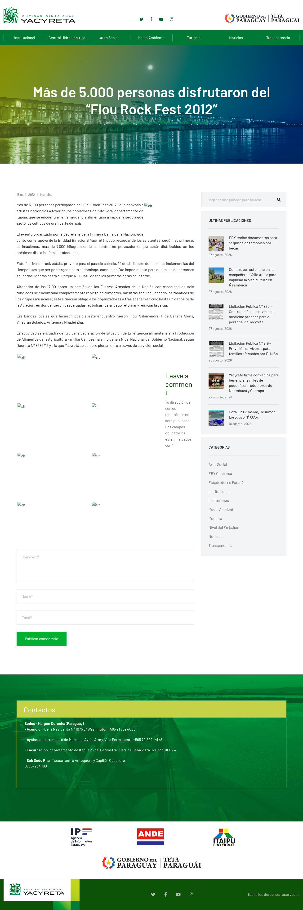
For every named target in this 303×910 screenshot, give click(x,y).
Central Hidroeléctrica (67, 37)
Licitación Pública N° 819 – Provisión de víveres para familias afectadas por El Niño (253, 348)
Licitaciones (219, 500)
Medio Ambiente (151, 37)
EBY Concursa (220, 473)
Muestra (215, 518)
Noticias (236, 37)
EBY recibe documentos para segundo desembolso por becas (253, 242)
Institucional (24, 37)
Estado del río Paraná (226, 482)
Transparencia (278, 37)
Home (90, 122)
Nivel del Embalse (223, 527)
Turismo (194, 37)
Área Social (109, 37)
